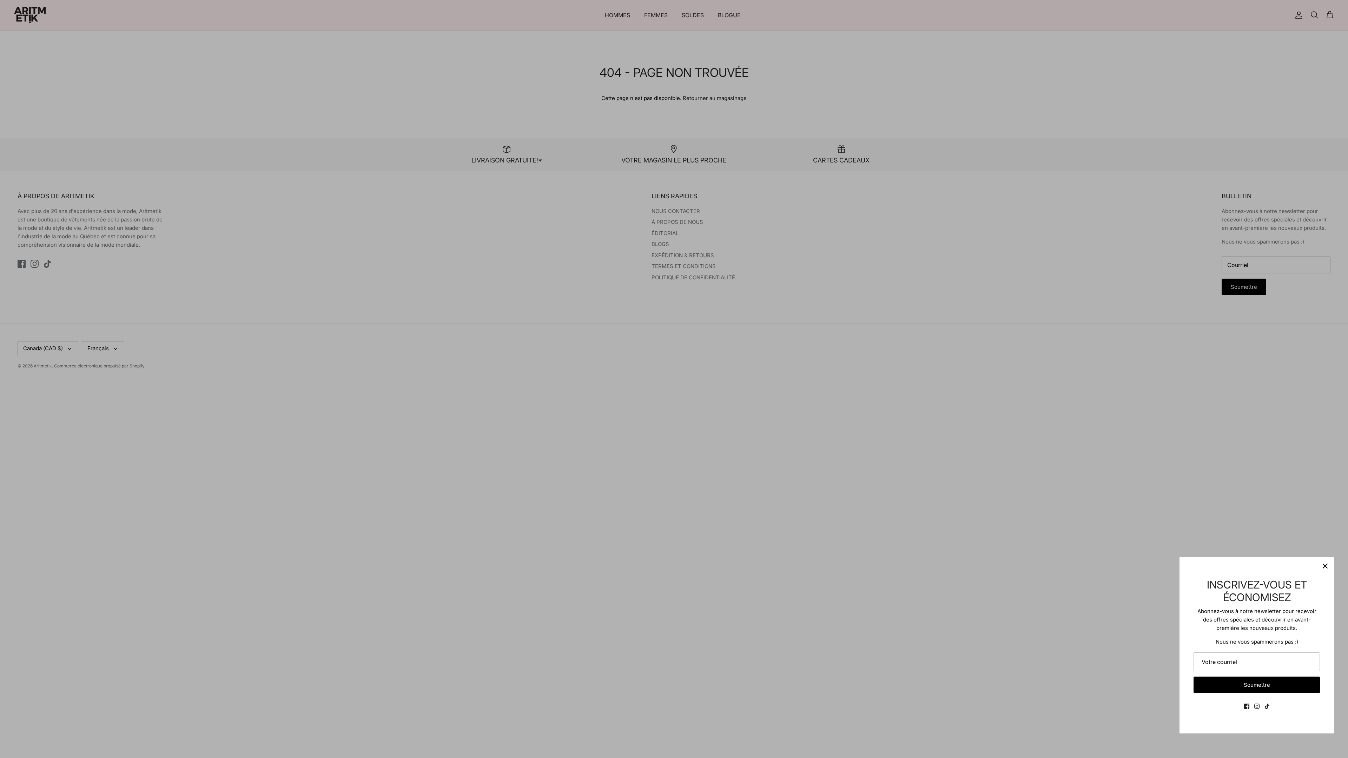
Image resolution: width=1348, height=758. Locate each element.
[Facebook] (1246, 706)
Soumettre (1257, 684)
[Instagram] (1257, 706)
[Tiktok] (1267, 706)
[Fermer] (1325, 566)
